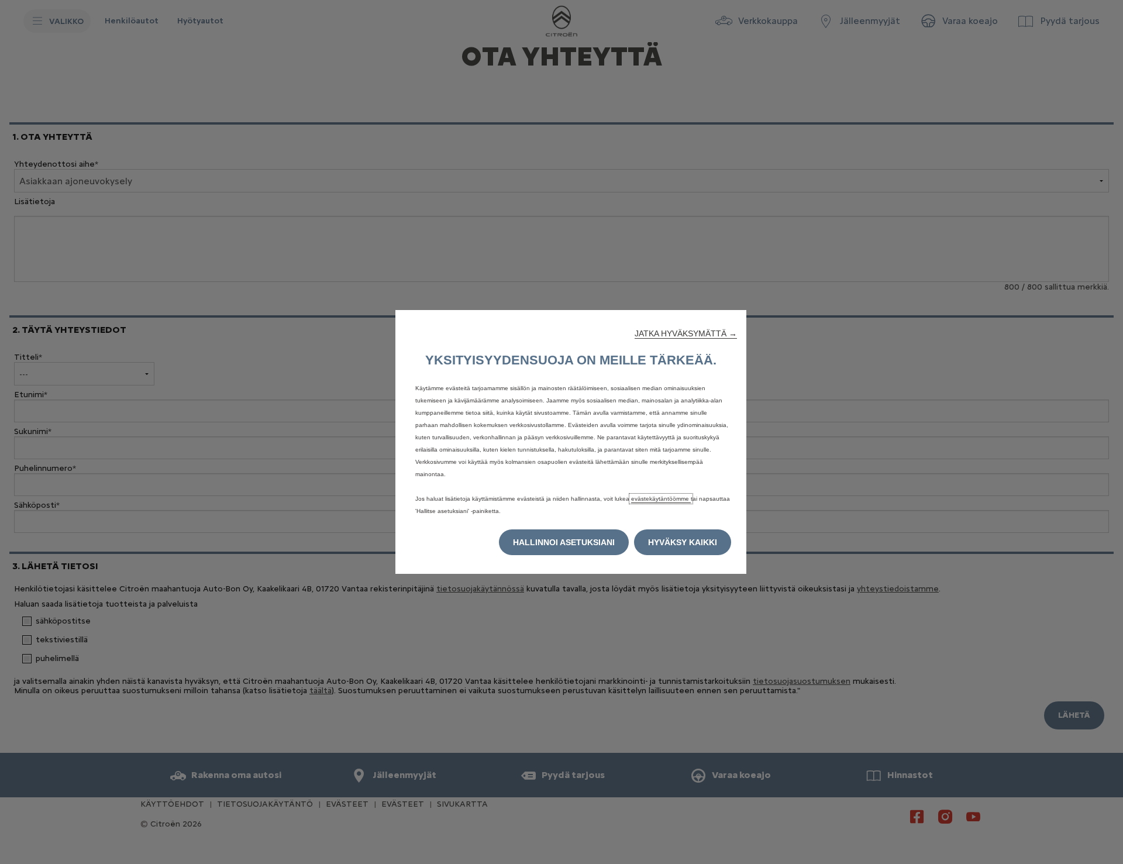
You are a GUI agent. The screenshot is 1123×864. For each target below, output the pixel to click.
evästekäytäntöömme (661, 498)
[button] (686, 333)
